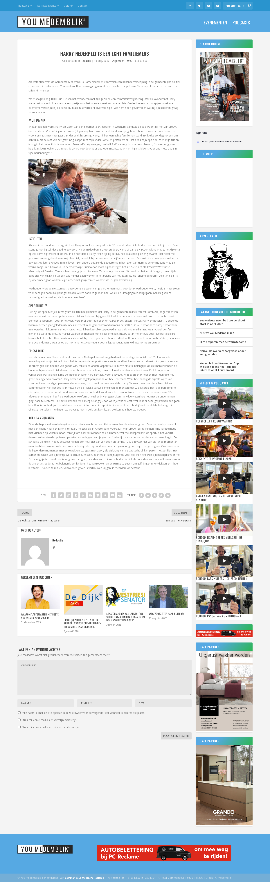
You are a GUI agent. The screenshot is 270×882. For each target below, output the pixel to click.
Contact (82, 5)
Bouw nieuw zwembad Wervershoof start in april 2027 (222, 322)
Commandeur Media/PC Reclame (84, 877)
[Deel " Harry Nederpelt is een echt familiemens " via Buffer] (97, 495)
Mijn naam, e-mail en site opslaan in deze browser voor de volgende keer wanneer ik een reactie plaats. (83, 712)
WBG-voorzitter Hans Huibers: (166, 613)
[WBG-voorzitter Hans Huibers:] (168, 596)
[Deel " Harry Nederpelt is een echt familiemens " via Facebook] (53, 495)
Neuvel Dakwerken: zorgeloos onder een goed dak (223, 352)
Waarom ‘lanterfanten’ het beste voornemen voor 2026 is (40, 616)
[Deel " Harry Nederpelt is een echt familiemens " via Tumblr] (75, 495)
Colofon (68, 5)
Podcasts (241, 23)
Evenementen (215, 23)
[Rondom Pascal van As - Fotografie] (224, 598)
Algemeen (118, 60)
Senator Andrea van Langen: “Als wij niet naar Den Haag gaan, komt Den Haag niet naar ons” (125, 617)
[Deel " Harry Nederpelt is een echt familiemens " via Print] (119, 495)
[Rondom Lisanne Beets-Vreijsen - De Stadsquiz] (224, 519)
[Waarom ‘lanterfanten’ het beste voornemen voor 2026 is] (40, 597)
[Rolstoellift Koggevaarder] (224, 403)
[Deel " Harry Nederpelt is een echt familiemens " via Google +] (68, 495)
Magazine (23, 5)
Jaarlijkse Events (46, 5)
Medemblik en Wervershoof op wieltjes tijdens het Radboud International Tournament (219, 367)
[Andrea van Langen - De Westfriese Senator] (224, 478)
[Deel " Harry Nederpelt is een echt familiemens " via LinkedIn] (90, 495)
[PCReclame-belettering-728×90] (224, 636)
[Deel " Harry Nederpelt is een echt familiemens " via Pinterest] (83, 495)
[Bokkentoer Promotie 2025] (224, 441)
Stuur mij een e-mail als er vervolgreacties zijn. (49, 720)
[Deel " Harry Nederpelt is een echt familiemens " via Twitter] (61, 495)
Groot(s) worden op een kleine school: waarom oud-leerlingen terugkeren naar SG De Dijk (82, 623)
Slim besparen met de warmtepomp (223, 342)
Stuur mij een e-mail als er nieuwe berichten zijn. (50, 727)
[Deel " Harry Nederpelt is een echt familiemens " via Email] (112, 495)
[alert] (224, 141)
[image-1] (224, 299)
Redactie (86, 60)
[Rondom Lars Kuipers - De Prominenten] (224, 561)
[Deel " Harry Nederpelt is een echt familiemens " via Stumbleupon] (105, 495)
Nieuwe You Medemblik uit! (217, 333)
